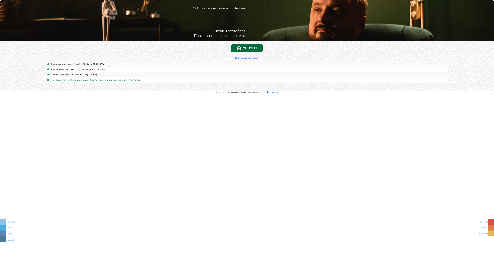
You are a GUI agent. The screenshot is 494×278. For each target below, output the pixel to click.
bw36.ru (274, 92)
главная (11, 222)
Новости (484, 222)
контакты (483, 233)
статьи (11, 239)
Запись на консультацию (247, 58)
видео (10, 233)
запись (484, 227)
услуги (11, 227)
